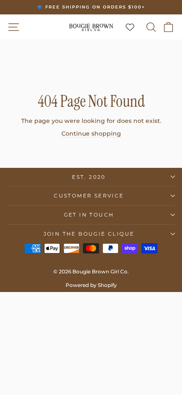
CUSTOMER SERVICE (89, 195)
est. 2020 (89, 177)
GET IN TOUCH (89, 214)
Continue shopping (91, 133)
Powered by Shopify (91, 285)
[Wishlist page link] (134, 27)
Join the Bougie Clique (89, 234)
